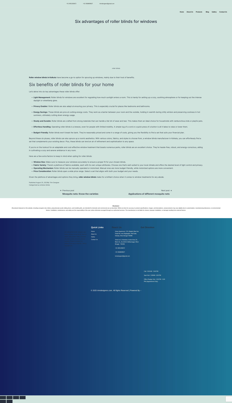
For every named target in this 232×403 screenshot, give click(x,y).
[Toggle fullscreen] (10, 397)
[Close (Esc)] (23, 397)
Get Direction (147, 227)
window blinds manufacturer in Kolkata (161, 138)
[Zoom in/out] (3, 397)
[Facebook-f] (158, 3)
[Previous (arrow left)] (3, 401)
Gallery (214, 12)
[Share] (16, 397)
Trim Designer (54, 182)
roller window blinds (87, 177)
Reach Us (117, 227)
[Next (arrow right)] (10, 401)
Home (182, 12)
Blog (207, 12)
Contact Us (223, 12)
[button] (199, 12)
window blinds (45, 185)
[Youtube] (164, 3)
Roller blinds (53, 106)
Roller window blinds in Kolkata (42, 77)
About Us (190, 12)
